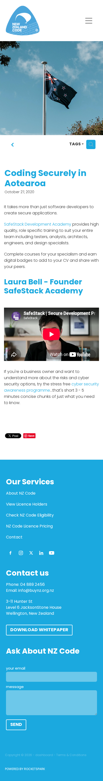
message (15, 687)
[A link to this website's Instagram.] (20, 552)
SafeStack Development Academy (37, 224)
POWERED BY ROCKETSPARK (25, 769)
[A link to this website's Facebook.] (10, 552)
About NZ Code (21, 493)
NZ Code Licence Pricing (29, 526)
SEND (16, 725)
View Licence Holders (26, 504)
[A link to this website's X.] (31, 552)
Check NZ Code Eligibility (30, 515)
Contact (14, 537)
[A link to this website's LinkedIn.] (41, 552)
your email (15, 669)
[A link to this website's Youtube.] (51, 552)
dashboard (44, 755)
